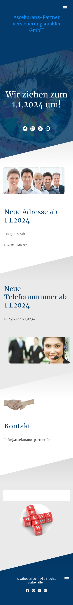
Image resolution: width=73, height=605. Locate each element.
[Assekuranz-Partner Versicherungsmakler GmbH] (36, 35)
